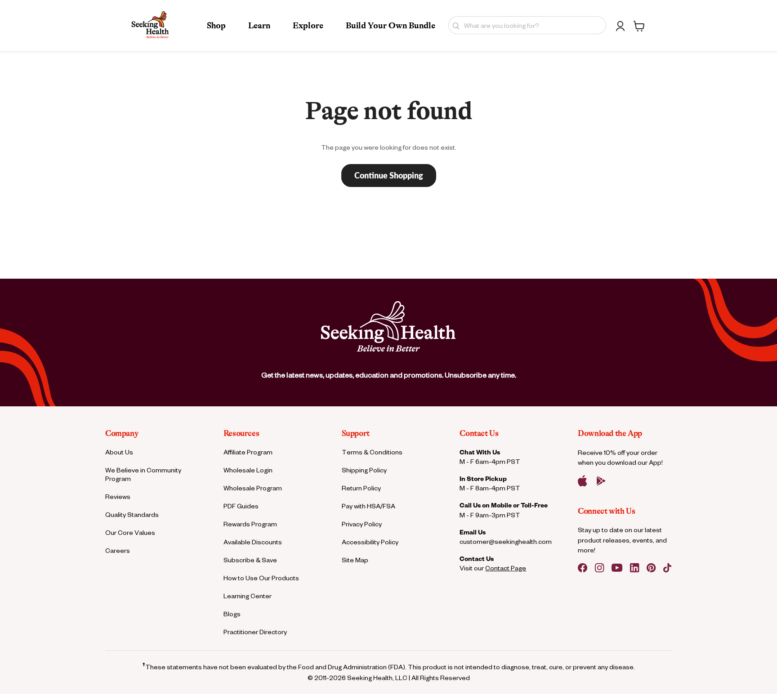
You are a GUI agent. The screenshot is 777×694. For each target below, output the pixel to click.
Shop (216, 26)
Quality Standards (132, 514)
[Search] (454, 25)
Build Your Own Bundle (390, 26)
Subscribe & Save (250, 560)
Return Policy (361, 488)
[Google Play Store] (601, 481)
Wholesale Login (247, 470)
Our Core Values (130, 532)
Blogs (232, 613)
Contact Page (505, 568)
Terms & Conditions (372, 452)
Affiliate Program (247, 452)
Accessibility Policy (370, 542)
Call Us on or (504, 505)
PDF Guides (241, 506)
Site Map (355, 560)
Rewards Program (250, 524)
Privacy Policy (362, 524)
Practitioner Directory (255, 631)
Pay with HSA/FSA (368, 506)
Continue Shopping (388, 175)
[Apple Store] (582, 481)
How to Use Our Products (261, 578)
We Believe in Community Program (143, 474)
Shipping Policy (364, 470)
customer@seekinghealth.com (506, 541)
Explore (308, 26)
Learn (259, 26)
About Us (119, 452)
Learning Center (247, 596)
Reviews (117, 496)
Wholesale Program (252, 488)
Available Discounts (252, 542)
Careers (117, 550)
